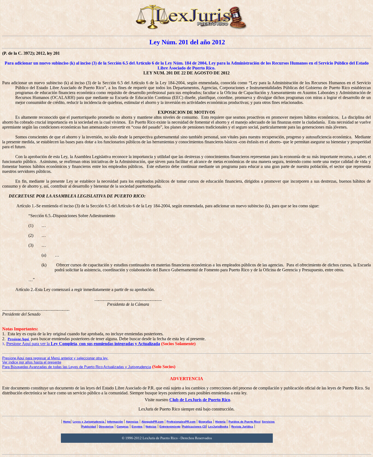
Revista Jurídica (242, 426)
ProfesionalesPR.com (181, 421)
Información (115, 421)
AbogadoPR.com (152, 421)
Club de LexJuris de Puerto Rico (199, 399)
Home (67, 421)
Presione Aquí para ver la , (83, 343)
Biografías (205, 421)
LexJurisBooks (218, 426)
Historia (220, 421)
